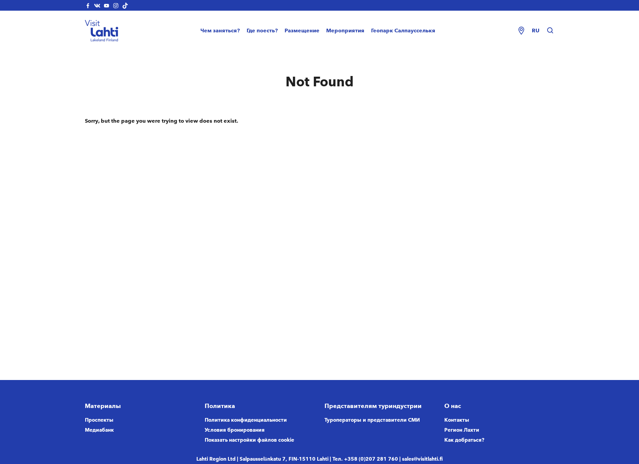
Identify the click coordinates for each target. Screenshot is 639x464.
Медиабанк (99, 430)
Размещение (302, 30)
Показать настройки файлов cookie (249, 440)
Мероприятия (345, 30)
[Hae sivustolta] (550, 30)
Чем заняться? (220, 30)
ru (535, 30)
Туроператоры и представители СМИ (372, 420)
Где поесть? (262, 30)
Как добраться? (464, 440)
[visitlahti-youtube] (106, 5)
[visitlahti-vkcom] (97, 5)
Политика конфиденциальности (246, 420)
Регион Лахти (461, 430)
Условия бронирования (235, 430)
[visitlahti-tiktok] (125, 5)
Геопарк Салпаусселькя (403, 30)
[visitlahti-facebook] (88, 5)
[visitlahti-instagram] (116, 5)
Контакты (456, 420)
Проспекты (99, 420)
